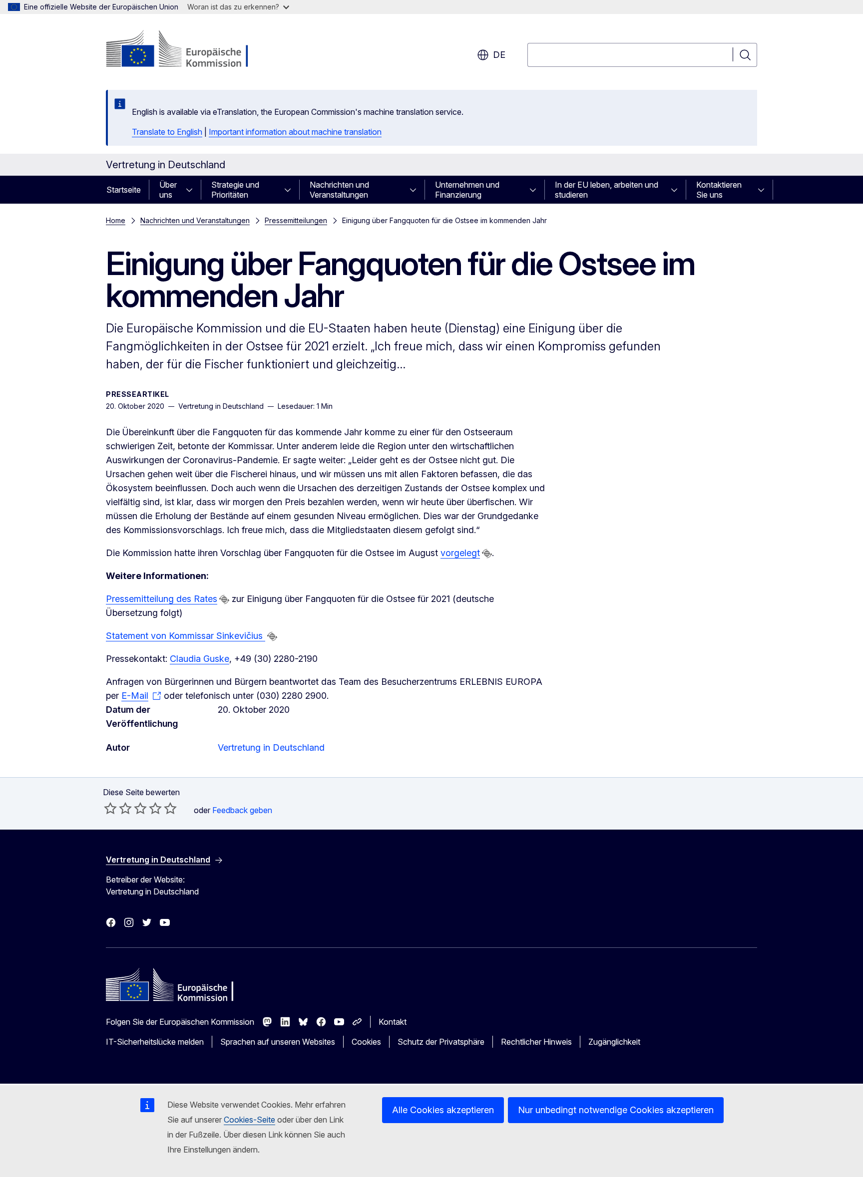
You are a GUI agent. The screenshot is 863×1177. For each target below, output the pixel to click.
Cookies (366, 1042)
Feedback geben (242, 810)
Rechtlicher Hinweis (536, 1042)
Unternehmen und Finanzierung (467, 190)
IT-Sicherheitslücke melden (155, 1042)
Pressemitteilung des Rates (161, 598)
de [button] (499, 54)
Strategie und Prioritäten (235, 190)
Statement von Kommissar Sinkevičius (185, 635)
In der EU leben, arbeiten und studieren (606, 190)
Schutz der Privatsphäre (441, 1042)
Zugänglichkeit (614, 1042)
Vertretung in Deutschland (271, 747)
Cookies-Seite (249, 1120)
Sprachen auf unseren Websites (277, 1042)
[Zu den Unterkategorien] (192, 190)
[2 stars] (118, 808)
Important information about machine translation (295, 132)
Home (115, 220)
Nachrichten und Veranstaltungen (339, 190)
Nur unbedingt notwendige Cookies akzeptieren (616, 1110)
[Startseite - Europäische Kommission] (186, 50)
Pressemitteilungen (296, 220)
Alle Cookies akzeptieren (443, 1110)
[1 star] (110, 808)
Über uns (168, 190)
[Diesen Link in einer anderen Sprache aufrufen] (487, 554)
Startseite (123, 190)
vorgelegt (460, 553)
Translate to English (167, 132)
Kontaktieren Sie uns (719, 190)
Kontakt (393, 1022)
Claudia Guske (199, 658)
